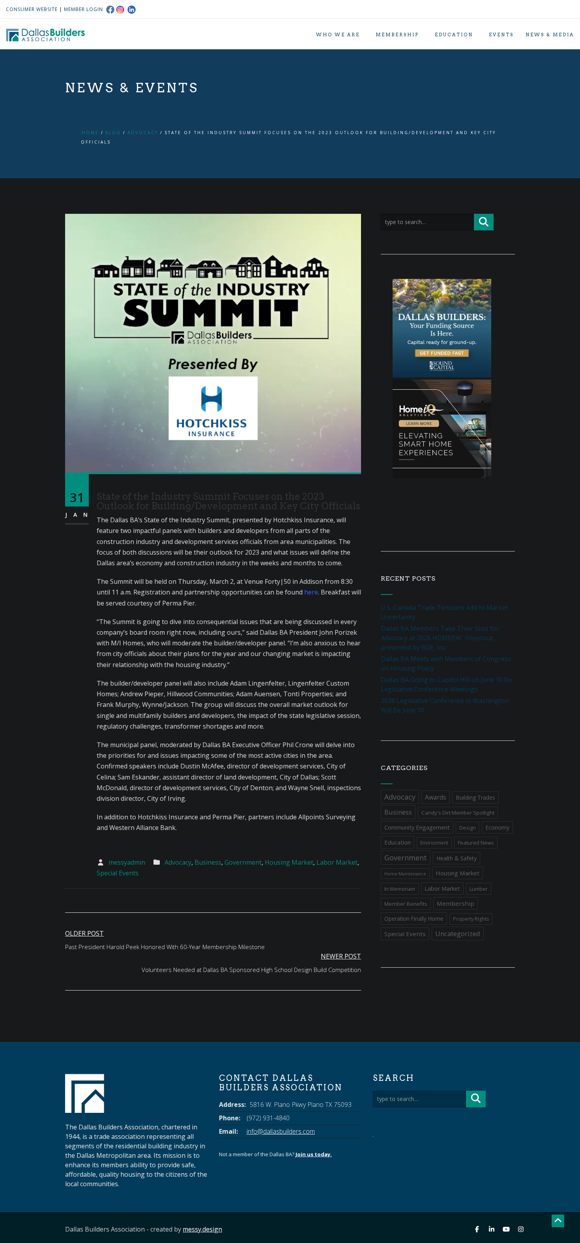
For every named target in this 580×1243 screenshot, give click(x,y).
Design (467, 827)
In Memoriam (399, 888)
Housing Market (289, 862)
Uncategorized (457, 933)
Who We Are (338, 34)
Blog (113, 132)
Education (454, 34)
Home (90, 132)
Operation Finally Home (413, 918)
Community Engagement (417, 827)
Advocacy (142, 132)
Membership (397, 34)
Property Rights (471, 919)
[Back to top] (558, 1221)
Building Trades (475, 797)
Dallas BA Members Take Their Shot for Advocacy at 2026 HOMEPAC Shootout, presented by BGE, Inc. (440, 638)
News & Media (550, 34)
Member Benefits (405, 903)
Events (501, 34)
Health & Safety (456, 858)
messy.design (202, 1229)
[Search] (484, 222)
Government (243, 862)
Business (208, 862)
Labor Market (336, 862)
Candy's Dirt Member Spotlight (457, 812)
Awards (435, 797)
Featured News (476, 842)
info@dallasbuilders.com (281, 1131)
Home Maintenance (405, 874)
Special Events (117, 873)
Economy (497, 827)
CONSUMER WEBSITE (32, 9)
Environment (434, 842)
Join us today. (314, 1154)
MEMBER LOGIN (83, 9)
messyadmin (127, 862)
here (311, 592)
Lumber (479, 888)
